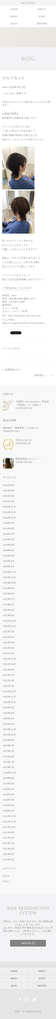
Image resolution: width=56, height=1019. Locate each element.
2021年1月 (9, 685)
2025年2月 (9, 501)
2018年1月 (9, 810)
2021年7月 (9, 675)
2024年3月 (9, 555)
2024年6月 (9, 539)
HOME (14, 9)
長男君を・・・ (44, 375)
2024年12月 (9, 506)
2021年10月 (9, 664)
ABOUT (42, 9)
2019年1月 (9, 767)
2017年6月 (9, 848)
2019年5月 (9, 751)
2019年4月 (9, 756)
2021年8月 (9, 669)
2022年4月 (9, 647)
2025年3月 (9, 495)
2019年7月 (9, 745)
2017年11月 (9, 821)
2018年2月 (9, 805)
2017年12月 (9, 816)
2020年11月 (9, 696)
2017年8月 (9, 837)
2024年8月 (9, 528)
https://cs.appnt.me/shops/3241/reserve (23, 323)
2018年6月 (9, 783)
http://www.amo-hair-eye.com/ (24, 315)
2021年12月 (9, 658)
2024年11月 (9, 512)
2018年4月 (9, 794)
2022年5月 (9, 642)
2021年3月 (9, 680)
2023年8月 (9, 593)
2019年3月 (9, 761)
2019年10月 (9, 734)
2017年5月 (9, 854)
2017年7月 (9, 843)
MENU (14, 16)
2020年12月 (9, 691)
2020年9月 (9, 707)
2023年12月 (9, 571)
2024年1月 (9, 566)
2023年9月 (9, 588)
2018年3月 (9, 799)
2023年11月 (9, 577)
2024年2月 (9, 561)
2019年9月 (9, 740)
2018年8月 (9, 778)
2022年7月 (9, 631)
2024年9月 (9, 523)
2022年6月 (9, 637)
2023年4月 (9, 615)
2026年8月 (9, 485)
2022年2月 (9, 653)
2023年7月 (9, 599)
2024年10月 (9, 517)
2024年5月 (9, 544)
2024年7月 (9, 533)
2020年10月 (9, 702)
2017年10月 (9, 827)
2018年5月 (9, 789)
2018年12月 (9, 772)
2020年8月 (9, 713)
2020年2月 (9, 723)
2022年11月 (9, 626)
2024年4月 (9, 550)
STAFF (42, 16)
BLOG (14, 23)
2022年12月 (9, 620)
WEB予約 (42, 23)
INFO (6, 881)
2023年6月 (9, 604)
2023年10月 (9, 582)
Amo (4, 87)
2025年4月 (9, 490)
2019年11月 (9, 729)
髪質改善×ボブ (11, 369)
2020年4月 (9, 718)
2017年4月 (9, 859)
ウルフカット (13, 78)
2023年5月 (9, 609)
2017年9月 (9, 832)
